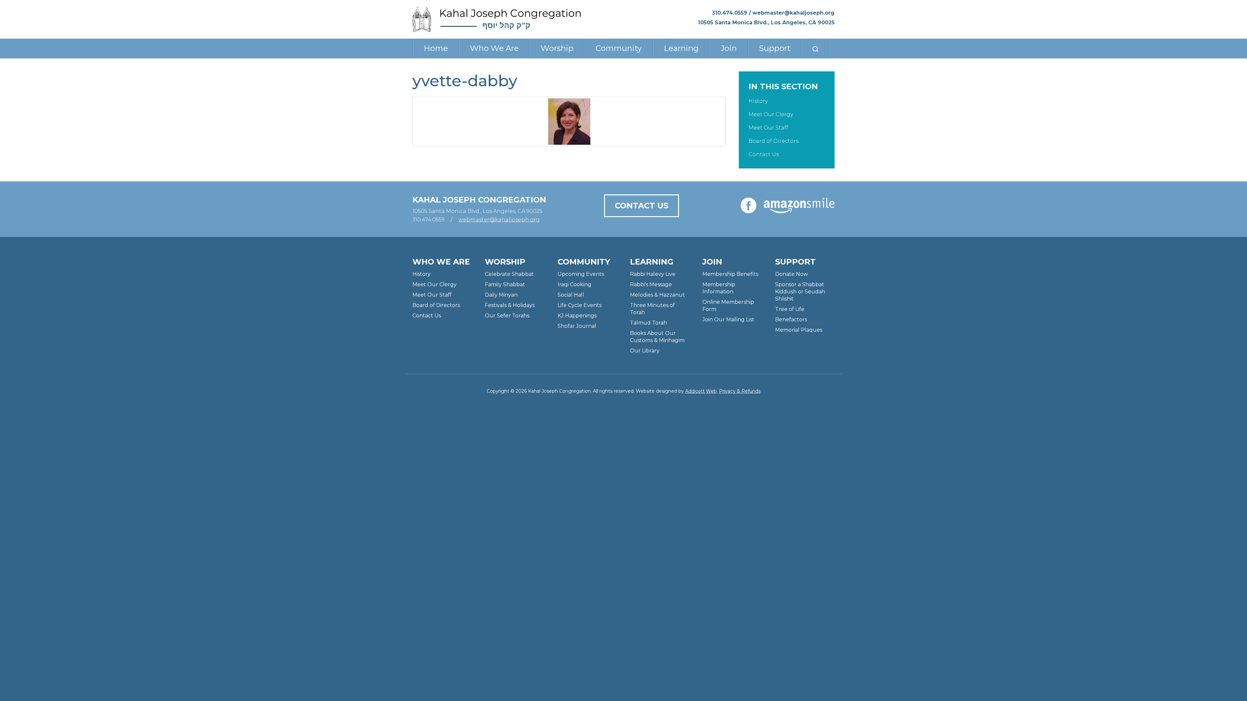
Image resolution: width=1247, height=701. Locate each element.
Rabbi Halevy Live (652, 274)
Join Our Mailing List (728, 319)
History (758, 101)
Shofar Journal (577, 326)
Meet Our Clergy (771, 114)
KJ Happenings (577, 316)
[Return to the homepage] (496, 19)
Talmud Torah (648, 323)
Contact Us (764, 154)
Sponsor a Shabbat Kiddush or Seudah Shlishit (800, 291)
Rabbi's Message (651, 284)
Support (774, 48)
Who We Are (494, 48)
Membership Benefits (730, 274)
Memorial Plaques (798, 330)
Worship (557, 48)
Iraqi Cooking (574, 284)
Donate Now (791, 274)
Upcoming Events (581, 274)
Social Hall (571, 295)
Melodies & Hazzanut (657, 295)
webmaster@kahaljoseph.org (793, 13)
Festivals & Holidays (510, 305)
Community (619, 48)
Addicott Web (701, 391)
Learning (681, 48)
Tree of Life (789, 309)
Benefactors (791, 319)
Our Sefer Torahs (507, 316)
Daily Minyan (501, 295)
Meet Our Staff (768, 128)
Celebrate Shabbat (509, 274)
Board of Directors (774, 141)
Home (436, 48)
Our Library (645, 351)
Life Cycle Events (579, 305)
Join (729, 48)
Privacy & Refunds (740, 391)
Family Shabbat (505, 284)
